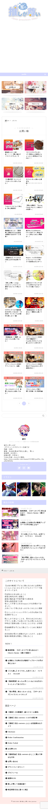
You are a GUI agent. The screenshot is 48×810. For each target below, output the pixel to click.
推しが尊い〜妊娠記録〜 (17, 784)
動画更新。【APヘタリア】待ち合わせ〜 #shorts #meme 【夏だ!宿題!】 (24, 651)
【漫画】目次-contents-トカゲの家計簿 (22, 718)
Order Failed (13, 743)
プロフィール (13, 773)
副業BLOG (12, 778)
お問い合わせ (13, 761)
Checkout (11, 732)
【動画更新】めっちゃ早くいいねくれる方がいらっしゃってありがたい (25, 682)
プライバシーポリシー (16, 767)
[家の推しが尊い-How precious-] (24, 20)
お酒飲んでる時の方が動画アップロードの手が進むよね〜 (25, 662)
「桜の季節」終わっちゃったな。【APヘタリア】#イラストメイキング (25, 693)
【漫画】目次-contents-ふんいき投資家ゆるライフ (25, 725)
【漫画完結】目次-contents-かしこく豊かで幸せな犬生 (25, 756)
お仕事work (12, 749)
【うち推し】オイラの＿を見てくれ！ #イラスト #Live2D (25, 672)
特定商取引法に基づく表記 (18, 789)
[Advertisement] (24, 48)
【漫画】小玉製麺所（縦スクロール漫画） (24, 712)
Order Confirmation (16, 737)
